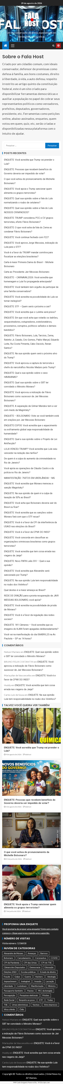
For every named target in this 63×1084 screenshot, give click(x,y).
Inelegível (25, 981)
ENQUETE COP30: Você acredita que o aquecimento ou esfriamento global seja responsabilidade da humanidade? (30, 429)
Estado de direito (48, 972)
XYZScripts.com (44, 1082)
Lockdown (22, 986)
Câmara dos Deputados (14, 967)
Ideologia (51, 976)
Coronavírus (40, 958)
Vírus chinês (9, 1009)
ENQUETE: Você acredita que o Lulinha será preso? (30, 312)
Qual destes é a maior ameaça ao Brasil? (25, 590)
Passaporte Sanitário (13, 990)
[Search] (53, 45)
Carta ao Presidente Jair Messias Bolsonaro (26, 271)
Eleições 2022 (10, 972)
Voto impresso (50, 1004)
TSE (6, 1004)
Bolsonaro (8, 958)
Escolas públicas (28, 972)
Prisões (45, 995)
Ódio (21, 1009)
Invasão (37, 981)
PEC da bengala (45, 990)
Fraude (7, 976)
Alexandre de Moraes (13, 953)
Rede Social (9, 1000)
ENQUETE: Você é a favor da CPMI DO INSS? (27, 532)
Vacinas (36, 1004)
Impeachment (10, 981)
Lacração (50, 981)
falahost (28, 754)
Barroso (44, 953)
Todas (50, 1000)
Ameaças (32, 953)
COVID (54, 958)
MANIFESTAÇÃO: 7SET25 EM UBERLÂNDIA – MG (29, 478)
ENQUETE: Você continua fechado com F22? (26, 237)
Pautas (30, 990)
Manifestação (37, 986)
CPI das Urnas (30, 962)
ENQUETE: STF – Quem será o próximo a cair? (27, 306)
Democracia (35, 967)
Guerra (27, 976)
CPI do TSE (46, 962)
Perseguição (9, 995)
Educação (49, 967)
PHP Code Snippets (20, 1082)
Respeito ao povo (27, 1000)
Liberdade (8, 986)
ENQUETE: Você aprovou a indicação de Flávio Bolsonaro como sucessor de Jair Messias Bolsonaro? (27, 396)
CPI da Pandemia (11, 962)
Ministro (52, 986)
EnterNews (52, 1073)
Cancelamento (24, 958)
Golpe (17, 976)
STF (41, 1000)
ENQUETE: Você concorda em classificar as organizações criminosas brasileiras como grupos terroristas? (29, 541)
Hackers (39, 976)
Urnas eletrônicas (20, 1004)
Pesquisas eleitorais (29, 995)
